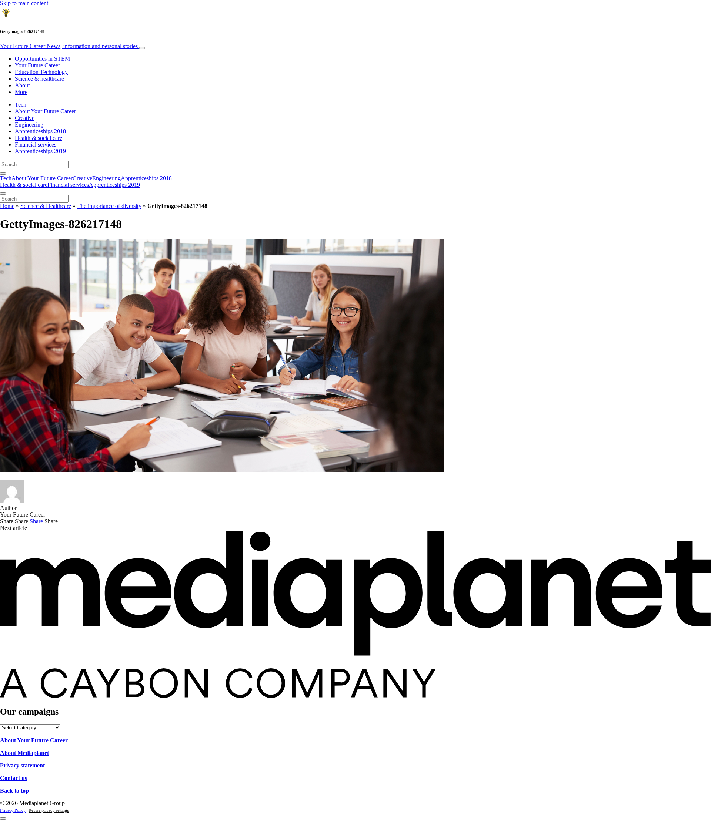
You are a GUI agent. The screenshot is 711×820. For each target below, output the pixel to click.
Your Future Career (69, 46)
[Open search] (3, 173)
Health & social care (38, 138)
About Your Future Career (45, 111)
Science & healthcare (39, 78)
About (22, 85)
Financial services (35, 144)
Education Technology (41, 72)
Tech (20, 104)
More (21, 92)
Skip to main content (24, 3)
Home (7, 206)
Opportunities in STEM (42, 59)
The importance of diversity (109, 206)
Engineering (29, 124)
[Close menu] (3, 193)
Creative (24, 118)
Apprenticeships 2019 (40, 151)
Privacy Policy (13, 810)
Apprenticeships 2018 (40, 131)
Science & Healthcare (45, 206)
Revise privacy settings (49, 810)
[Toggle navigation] (142, 48)
